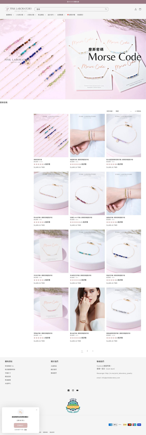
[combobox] (71, 9)
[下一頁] (93, 351)
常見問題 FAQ (9, 366)
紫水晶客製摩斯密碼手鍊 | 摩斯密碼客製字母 (119, 159)
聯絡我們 (54, 373)
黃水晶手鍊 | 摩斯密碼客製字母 (79, 333)
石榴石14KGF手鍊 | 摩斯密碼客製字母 (81, 217)
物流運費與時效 (10, 369)
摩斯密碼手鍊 (38, 159)
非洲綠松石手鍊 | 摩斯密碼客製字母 (80, 275)
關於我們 (54, 369)
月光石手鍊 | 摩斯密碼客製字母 (43, 275)
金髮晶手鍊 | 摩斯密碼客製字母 (115, 217)
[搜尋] (106, 9)
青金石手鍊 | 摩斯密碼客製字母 (115, 275)
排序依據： (110, 111)
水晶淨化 (8, 383)
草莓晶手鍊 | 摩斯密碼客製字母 (43, 333)
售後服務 (8, 380)
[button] (10, 15)
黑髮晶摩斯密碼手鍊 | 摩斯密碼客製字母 (118, 333)
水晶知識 (54, 366)
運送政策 (52, 432)
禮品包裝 (8, 376)
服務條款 (45, 432)
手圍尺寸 (8, 373)
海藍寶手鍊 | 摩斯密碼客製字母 (79, 159)
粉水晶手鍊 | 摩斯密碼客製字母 (43, 217)
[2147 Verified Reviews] (73, 413)
